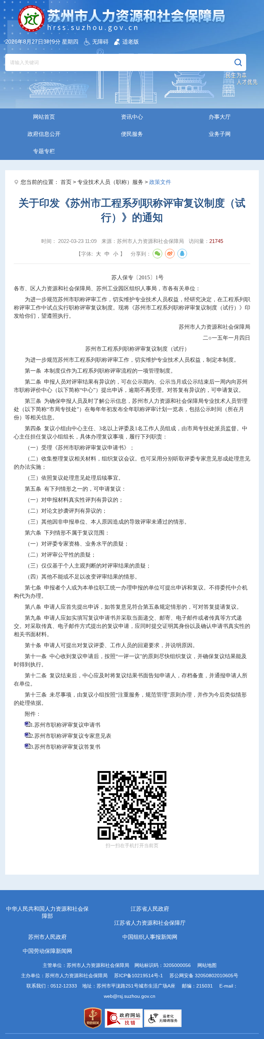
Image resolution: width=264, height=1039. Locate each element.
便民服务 (132, 134)
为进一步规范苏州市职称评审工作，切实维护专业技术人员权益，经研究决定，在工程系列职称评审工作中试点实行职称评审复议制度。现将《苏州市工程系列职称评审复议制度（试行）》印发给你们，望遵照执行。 (132, 307)
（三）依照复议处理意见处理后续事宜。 (74, 478)
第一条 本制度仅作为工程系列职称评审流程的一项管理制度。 (100, 371)
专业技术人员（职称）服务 (110, 182)
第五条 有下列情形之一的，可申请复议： (75, 489)
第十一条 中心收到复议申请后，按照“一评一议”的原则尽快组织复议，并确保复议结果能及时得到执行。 (130, 660)
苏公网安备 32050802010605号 (203, 975)
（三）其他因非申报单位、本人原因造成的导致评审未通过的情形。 (107, 522)
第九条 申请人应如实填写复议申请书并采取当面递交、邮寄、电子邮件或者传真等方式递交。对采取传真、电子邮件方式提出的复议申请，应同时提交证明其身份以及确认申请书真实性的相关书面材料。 (132, 626)
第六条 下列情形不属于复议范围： (67, 533)
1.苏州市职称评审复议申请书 (65, 725)
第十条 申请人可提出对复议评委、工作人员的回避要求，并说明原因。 (111, 645)
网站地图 (207, 965)
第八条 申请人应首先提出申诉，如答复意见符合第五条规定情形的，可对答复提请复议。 (133, 607)
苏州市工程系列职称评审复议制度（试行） (137, 349)
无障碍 (100, 42)
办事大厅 (220, 117)
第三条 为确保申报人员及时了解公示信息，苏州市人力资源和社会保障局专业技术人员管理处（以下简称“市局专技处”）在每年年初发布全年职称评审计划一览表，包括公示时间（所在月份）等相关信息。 (131, 409)
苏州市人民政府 (47, 937)
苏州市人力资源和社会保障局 (214, 327)
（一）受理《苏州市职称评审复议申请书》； (80, 448)
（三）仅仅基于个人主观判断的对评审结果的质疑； (88, 566)
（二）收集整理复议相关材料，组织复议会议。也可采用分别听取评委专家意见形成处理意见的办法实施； (132, 463)
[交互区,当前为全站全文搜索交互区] (125, 59)
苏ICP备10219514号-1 (138, 975)
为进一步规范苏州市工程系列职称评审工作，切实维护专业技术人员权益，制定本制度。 (132, 360)
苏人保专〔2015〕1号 (137, 277)
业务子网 (220, 134)
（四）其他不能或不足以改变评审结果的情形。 (82, 577)
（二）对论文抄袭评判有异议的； (66, 511)
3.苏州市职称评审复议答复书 (65, 747)
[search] (117, 62)
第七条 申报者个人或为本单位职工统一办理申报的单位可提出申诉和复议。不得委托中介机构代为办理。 (131, 592)
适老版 (130, 42)
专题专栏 (44, 151)
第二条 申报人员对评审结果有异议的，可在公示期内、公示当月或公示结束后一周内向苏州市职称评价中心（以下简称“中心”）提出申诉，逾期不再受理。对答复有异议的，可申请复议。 (131, 386)
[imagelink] (92, 1018)
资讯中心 (132, 117)
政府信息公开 (44, 134)
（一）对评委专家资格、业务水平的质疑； (77, 544)
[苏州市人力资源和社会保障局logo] (122, 18)
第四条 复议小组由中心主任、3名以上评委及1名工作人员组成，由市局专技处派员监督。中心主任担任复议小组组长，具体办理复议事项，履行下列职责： (131, 432)
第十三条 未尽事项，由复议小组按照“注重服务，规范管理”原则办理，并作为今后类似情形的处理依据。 (130, 699)
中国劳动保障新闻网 (47, 951)
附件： (33, 714)
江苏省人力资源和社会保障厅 (150, 923)
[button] (238, 62)
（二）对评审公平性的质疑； (60, 555)
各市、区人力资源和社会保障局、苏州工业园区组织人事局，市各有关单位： (107, 288)
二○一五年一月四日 (226, 338)
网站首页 (44, 117)
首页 (66, 182)
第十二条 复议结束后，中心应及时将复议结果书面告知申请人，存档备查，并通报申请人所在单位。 (131, 680)
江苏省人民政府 (150, 909)
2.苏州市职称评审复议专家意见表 (70, 736)
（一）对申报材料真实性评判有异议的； (74, 500)
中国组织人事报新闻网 (149, 937)
